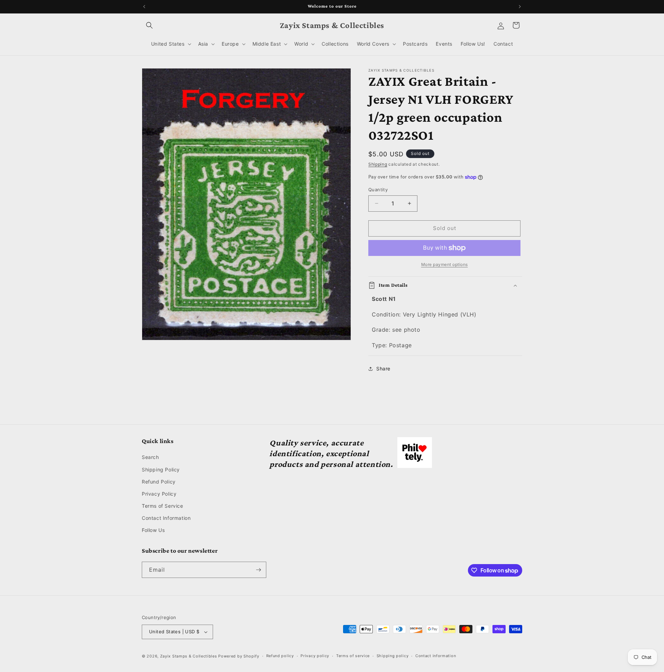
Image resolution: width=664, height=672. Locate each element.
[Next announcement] (519, 6)
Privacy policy (315, 655)
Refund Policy (159, 482)
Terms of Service (162, 506)
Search (150, 457)
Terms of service (353, 655)
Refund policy (280, 655)
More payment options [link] (444, 264)
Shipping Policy (161, 469)
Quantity (378, 189)
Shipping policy (393, 655)
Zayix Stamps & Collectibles (188, 656)
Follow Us (153, 530)
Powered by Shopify (238, 656)
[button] (149, 25)
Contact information (435, 655)
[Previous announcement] (144, 6)
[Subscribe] (258, 570)
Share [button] (383, 368)
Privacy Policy (159, 494)
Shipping (377, 164)
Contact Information (166, 518)
